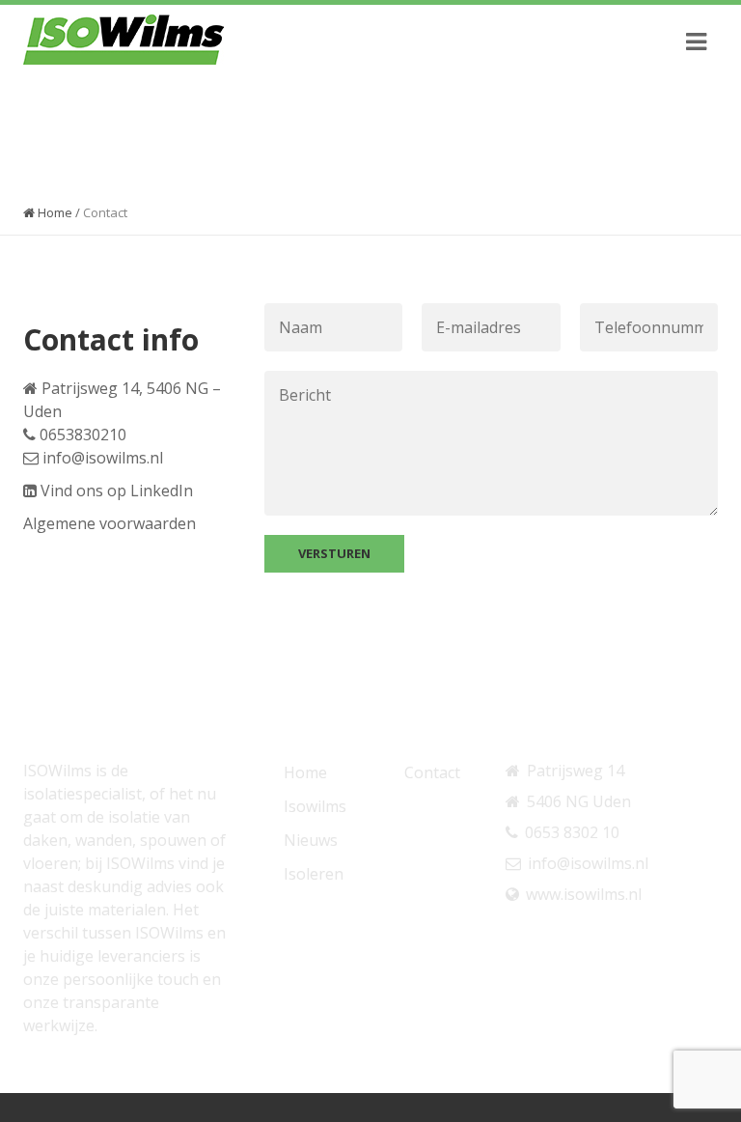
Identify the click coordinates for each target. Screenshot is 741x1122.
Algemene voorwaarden (109, 523)
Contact (432, 772)
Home (53, 212)
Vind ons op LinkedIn (117, 490)
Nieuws (311, 840)
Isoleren (313, 873)
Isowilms (315, 806)
